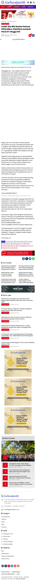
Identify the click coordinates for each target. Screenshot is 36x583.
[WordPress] (12, 566)
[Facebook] (23, 258)
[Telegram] (30, 258)
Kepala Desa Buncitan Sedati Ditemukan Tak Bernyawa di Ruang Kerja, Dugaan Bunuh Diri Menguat (19, 477)
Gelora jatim (7, 244)
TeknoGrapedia (20, 579)
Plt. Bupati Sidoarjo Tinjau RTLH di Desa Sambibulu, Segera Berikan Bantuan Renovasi (26, 267)
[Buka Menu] (31, 2)
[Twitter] (26, 258)
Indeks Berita (5, 553)
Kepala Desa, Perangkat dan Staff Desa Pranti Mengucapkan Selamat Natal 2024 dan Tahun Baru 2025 (8, 267)
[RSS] (18, 566)
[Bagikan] (33, 35)
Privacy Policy (5, 559)
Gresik (28, 244)
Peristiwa (3, 527)
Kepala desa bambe (9, 246)
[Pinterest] (9, 566)
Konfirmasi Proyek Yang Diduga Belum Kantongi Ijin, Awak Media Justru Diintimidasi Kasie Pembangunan (8, 281)
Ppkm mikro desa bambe (10, 248)
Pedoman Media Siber (7, 556)
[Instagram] (15, 566)
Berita (3, 522)
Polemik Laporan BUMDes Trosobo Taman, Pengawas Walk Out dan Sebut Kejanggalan (21, 483)
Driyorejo (29, 241)
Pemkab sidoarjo (8, 544)
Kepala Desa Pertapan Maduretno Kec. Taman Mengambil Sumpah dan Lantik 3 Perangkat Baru (26, 274)
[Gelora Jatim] (13, 2)
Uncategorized (5, 23)
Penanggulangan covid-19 (25, 246)
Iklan (2, 551)
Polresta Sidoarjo (8, 541)
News (2, 524)
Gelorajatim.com (18, 244)
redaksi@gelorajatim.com (11, 509)
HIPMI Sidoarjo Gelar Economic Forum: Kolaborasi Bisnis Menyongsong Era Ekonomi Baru (7, 274)
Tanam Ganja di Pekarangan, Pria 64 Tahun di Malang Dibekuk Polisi (26, 281)
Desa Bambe (20, 241)
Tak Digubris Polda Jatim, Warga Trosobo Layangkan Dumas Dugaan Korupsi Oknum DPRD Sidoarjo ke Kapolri (20, 464)
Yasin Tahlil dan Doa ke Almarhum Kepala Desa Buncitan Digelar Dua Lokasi (19, 470)
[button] (28, 2)
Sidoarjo (5, 539)
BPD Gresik (10, 241)
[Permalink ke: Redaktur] (3, 35)
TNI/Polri (3, 519)
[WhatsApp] (33, 258)
